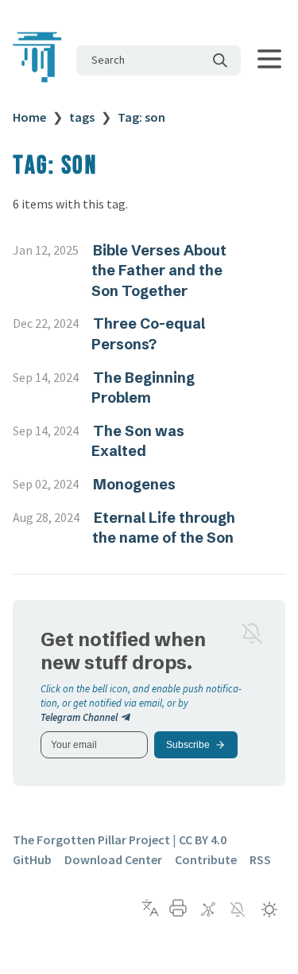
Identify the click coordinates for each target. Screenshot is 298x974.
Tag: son (141, 117)
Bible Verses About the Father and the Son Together (158, 270)
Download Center (113, 859)
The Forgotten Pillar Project (91, 839)
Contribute (206, 859)
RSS (260, 859)
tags (82, 117)
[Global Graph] (208, 909)
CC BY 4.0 (202, 839)
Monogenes (134, 484)
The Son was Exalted (137, 441)
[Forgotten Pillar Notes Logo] (38, 82)
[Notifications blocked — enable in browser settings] (252, 633)
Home (29, 117)
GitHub (32, 859)
